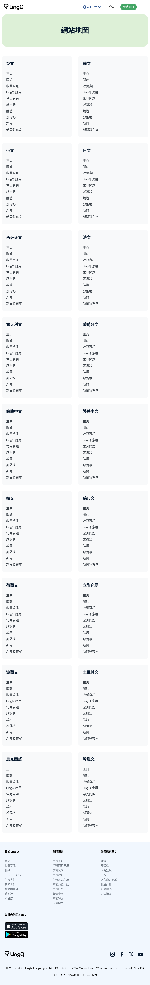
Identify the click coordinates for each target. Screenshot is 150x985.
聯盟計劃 (106, 884)
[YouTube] (140, 954)
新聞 (9, 124)
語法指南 (106, 894)
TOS (55, 975)
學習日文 (58, 889)
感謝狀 (11, 105)
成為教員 (106, 870)
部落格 (11, 117)
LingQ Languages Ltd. (39, 968)
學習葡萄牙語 (61, 884)
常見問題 (12, 99)
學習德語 (58, 875)
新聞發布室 (14, 130)
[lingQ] (13, 7)
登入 (111, 7)
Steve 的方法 (13, 875)
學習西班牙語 (61, 865)
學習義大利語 (61, 879)
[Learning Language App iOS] (16, 926)
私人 (63, 975)
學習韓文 (58, 898)
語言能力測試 (109, 879)
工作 (103, 875)
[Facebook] (122, 954)
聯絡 (7, 870)
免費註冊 (128, 7)
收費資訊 (12, 86)
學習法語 (58, 870)
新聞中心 (106, 889)
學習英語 (58, 861)
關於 (9, 80)
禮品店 (9, 898)
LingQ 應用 (13, 92)
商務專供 (10, 884)
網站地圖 (73, 975)
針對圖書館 (11, 889)
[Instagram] (112, 954)
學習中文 (58, 894)
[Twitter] (131, 954)
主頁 (9, 74)
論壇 (9, 111)
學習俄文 (58, 903)
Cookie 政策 (89, 975)
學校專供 (10, 879)
